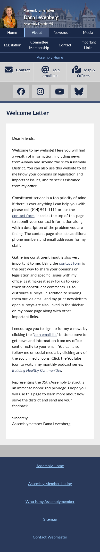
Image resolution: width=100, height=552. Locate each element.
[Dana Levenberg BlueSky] (79, 91)
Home (12, 32)
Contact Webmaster (50, 537)
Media (88, 32)
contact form (23, 215)
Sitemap (50, 519)
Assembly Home (50, 57)
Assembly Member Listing (50, 483)
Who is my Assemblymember (50, 501)
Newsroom (62, 32)
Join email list (45, 334)
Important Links (88, 45)
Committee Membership (39, 45)
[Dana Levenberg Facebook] (21, 91)
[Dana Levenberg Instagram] (40, 91)
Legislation (12, 45)
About (37, 32)
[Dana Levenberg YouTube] (59, 91)
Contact (65, 45)
